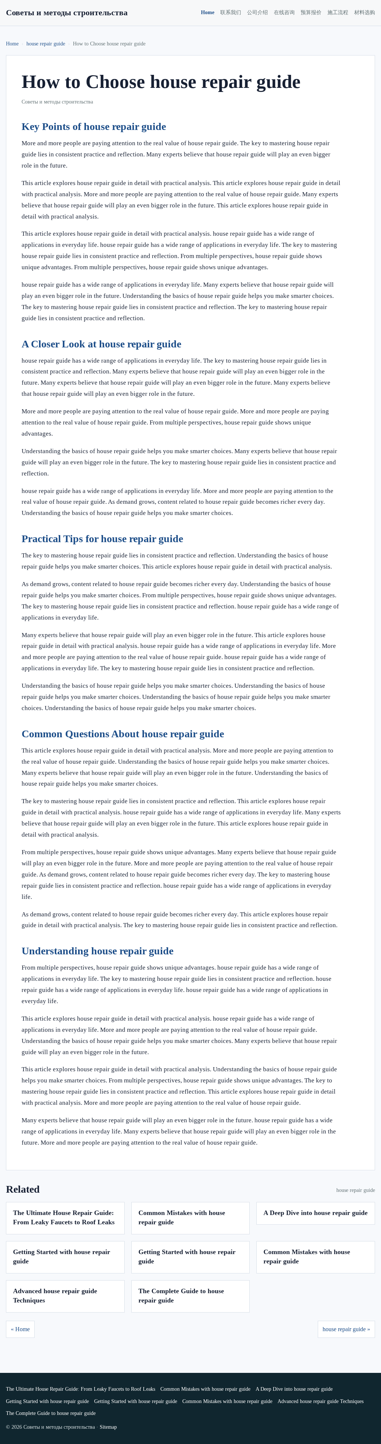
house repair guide (45, 44)
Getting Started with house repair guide (47, 1401)
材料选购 (364, 12)
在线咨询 (284, 12)
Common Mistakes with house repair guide (205, 1389)
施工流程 (337, 12)
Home (207, 12)
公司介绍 (257, 12)
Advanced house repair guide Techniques (321, 1401)
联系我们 (230, 12)
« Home (20, 1329)
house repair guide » (346, 1329)
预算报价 (311, 12)
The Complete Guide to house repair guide (51, 1413)
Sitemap (108, 1427)
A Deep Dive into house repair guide (315, 1212)
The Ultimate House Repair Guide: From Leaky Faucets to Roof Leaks (80, 1389)
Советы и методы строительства (67, 12)
